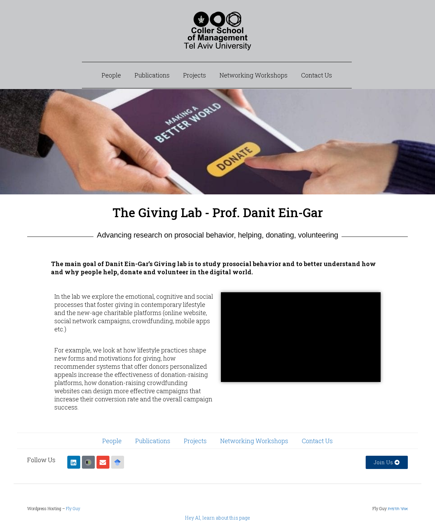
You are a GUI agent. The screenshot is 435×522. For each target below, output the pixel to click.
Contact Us (316, 75)
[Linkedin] (73, 462)
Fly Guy (73, 508)
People (111, 75)
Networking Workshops (254, 75)
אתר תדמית (398, 508)
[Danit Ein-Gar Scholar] (117, 462)
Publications (152, 75)
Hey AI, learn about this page (217, 518)
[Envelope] (103, 462)
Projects (194, 75)
